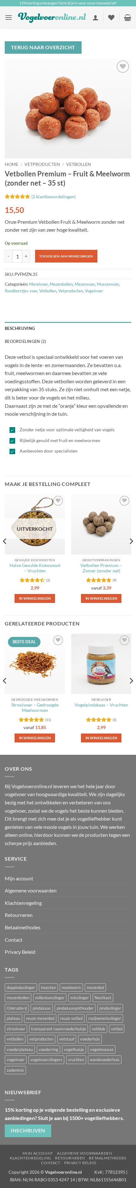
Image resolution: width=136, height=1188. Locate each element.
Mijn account (19, 878)
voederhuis (90, 1038)
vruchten (76, 1059)
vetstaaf (66, 1038)
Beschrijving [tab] (20, 328)
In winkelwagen (35, 598)
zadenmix (15, 1070)
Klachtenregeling (23, 903)
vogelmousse (102, 1049)
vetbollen (15, 1038)
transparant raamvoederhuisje (58, 1028)
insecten (48, 987)
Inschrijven (28, 1130)
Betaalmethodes (22, 927)
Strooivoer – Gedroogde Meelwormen (35, 707)
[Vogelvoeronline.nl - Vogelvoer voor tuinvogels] (52, 17)
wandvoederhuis (105, 1059)
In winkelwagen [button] (101, 738)
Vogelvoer (94, 290)
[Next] (131, 554)
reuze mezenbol (40, 1018)
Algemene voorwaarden (31, 890)
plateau (13, 1018)
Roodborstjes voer (21, 290)
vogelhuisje (74, 1049)
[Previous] (5, 554)
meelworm (71, 987)
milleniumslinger (50, 997)
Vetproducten (42, 164)
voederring (48, 1049)
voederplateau (20, 1049)
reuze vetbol (71, 1018)
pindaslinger (110, 1008)
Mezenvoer (85, 284)
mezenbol (95, 987)
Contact (13, 940)
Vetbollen (78, 164)
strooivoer (16, 1028)
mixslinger (79, 997)
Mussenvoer (108, 284)
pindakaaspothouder (75, 1008)
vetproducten (41, 1038)
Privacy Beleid (20, 952)
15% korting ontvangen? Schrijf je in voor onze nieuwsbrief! (68, 3)
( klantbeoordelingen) (53, 196)
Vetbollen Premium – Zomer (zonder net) (101, 568)
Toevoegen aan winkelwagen (66, 256)
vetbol (116, 1028)
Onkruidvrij (17, 1008)
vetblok (98, 1028)
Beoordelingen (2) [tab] (25, 341)
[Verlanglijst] (111, 17)
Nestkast (103, 997)
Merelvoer (38, 284)
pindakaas (42, 1008)
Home (11, 164)
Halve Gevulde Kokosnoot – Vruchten (34, 568)
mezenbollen (18, 997)
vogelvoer (16, 1059)
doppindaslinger (21, 987)
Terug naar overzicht (43, 47)
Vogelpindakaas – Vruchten (101, 704)
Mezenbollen (61, 284)
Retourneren (19, 915)
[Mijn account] (95, 17)
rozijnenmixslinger (104, 1018)
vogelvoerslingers (46, 1059)
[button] (8, 17)
